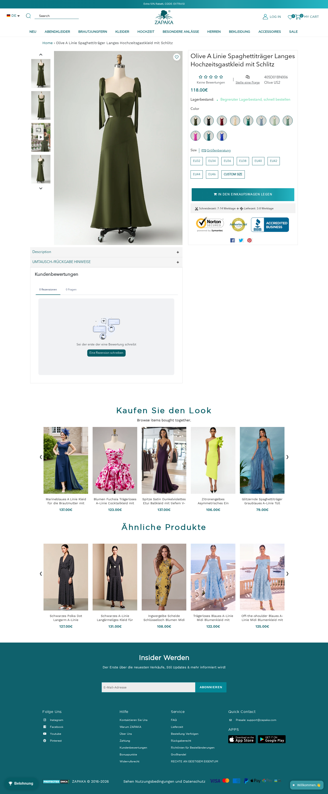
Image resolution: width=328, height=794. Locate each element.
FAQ (174, 719)
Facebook (56, 726)
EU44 (196, 174)
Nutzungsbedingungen (154, 781)
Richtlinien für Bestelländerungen (192, 747)
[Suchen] (28, 14)
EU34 (212, 161)
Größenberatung (219, 150)
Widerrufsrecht (129, 761)
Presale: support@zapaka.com (255, 719)
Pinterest (55, 740)
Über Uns (126, 733)
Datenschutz (194, 781)
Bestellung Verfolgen (184, 733)
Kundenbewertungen (133, 747)
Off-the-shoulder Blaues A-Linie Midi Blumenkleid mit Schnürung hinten (262, 618)
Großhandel (178, 754)
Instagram (56, 719)
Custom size (233, 174)
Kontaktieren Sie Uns (133, 719)
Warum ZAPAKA (130, 726)
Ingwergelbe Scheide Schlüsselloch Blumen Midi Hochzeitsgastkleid (164, 618)
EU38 (243, 161)
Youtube (55, 733)
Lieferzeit (249, 208)
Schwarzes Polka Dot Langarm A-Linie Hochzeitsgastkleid (66, 618)
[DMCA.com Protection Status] (56, 781)
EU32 (196, 161)
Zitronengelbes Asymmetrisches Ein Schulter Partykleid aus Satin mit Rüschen (213, 501)
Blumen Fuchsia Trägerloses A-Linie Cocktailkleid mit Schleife (115, 501)
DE (13, 15)
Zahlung (125, 740)
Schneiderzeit (207, 208)
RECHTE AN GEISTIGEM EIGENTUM (194, 761)
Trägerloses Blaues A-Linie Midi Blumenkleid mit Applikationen (213, 618)
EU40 (258, 161)
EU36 (227, 161)
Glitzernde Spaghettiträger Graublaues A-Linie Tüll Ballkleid (262, 501)
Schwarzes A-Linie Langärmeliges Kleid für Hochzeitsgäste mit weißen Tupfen (115, 618)
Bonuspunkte (128, 754)
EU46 (212, 174)
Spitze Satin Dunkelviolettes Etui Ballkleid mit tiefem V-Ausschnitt (164, 501)
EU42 (273, 161)
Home (47, 43)
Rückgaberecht (181, 740)
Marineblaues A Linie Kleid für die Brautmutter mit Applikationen (66, 501)
